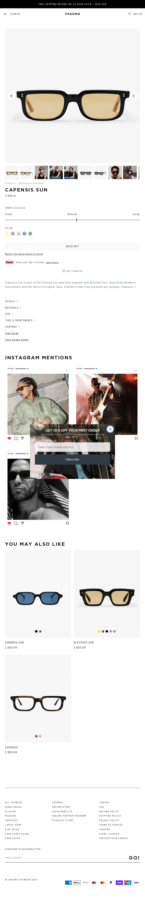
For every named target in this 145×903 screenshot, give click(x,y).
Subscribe (72, 459)
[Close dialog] (110, 429)
